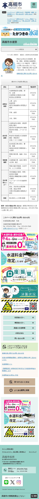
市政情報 (27, 12)
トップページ (11, 12)
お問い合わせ (28, 14)
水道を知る (19, 333)
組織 (32, 12)
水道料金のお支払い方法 (10, 375)
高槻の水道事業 (19, 328)
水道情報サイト (16, 21)
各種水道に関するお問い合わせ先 (13, 353)
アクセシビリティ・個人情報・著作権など (14, 452)
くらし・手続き (29, 19)
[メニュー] (34, 5)
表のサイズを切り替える (20, 81)
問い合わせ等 (20, 14)
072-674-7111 (22, 469)
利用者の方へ (20, 317)
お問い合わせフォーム (10, 228)
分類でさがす (20, 12)
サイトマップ (32, 452)
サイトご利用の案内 (7, 449)
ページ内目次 (19, 49)
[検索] (34, 496)
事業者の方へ (20, 323)
